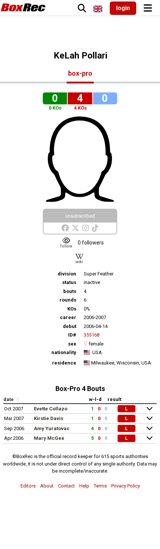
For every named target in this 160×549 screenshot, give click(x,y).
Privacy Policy (125, 486)
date (9, 399)
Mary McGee (49, 438)
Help (84, 486)
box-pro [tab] (80, 73)
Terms (100, 486)
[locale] (97, 9)
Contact (66, 486)
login (123, 8)
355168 (91, 335)
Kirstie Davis (48, 418)
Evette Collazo (50, 408)
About (47, 486)
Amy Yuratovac (52, 428)
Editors (28, 486)
